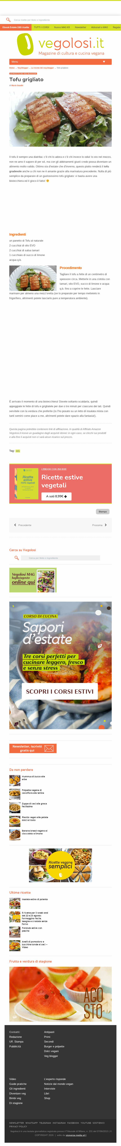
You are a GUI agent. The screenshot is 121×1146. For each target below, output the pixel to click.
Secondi (49, 1041)
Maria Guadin (17, 85)
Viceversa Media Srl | (76, 1135)
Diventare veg (17, 1093)
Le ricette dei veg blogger (42, 68)
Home (12, 68)
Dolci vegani (51, 1051)
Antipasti (49, 1032)
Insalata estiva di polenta (35, 899)
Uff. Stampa (16, 1041)
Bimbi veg (15, 1098)
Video (12, 1079)
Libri (46, 1093)
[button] (56, 496)
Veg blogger (51, 1056)
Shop (47, 1098)
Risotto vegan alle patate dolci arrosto (35, 819)
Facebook (73, 1123)
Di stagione (16, 1103)
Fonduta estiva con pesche (32, 929)
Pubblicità (15, 1046)
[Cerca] (17, 558)
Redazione (15, 1036)
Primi (47, 1036)
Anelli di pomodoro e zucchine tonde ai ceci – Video (34, 944)
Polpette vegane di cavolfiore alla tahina (33, 791)
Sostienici (99, 1123)
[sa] (8, 19)
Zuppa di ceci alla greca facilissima (34, 805)
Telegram (45, 1123)
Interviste (49, 1088)
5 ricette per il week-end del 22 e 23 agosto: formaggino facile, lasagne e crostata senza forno (35, 918)
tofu (18, 451)
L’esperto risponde (55, 1079)
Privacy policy (18, 1126)
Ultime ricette (20, 893)
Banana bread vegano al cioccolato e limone (34, 832)
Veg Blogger (22, 68)
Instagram (59, 1123)
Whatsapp (31, 1123)
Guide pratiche (17, 1083)
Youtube (86, 1123)
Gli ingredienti (17, 1088)
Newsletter (16, 1123)
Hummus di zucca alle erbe (33, 778)
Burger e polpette (54, 1046)
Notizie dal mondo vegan (58, 1083)
